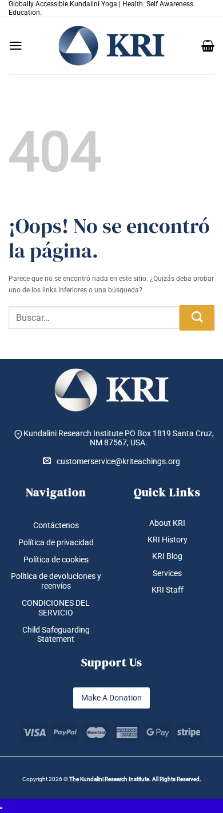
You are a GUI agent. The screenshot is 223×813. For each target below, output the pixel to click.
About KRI (167, 523)
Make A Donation (111, 697)
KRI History (168, 539)
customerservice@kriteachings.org (118, 461)
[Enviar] (197, 318)
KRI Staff (168, 589)
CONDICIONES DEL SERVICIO (56, 607)
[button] (16, 45)
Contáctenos (56, 525)
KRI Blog (167, 556)
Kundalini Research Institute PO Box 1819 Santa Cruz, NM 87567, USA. (118, 438)
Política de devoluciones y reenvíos (56, 580)
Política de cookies (56, 559)
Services (167, 573)
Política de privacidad (56, 542)
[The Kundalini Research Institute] (111, 46)
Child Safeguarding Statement (56, 634)
